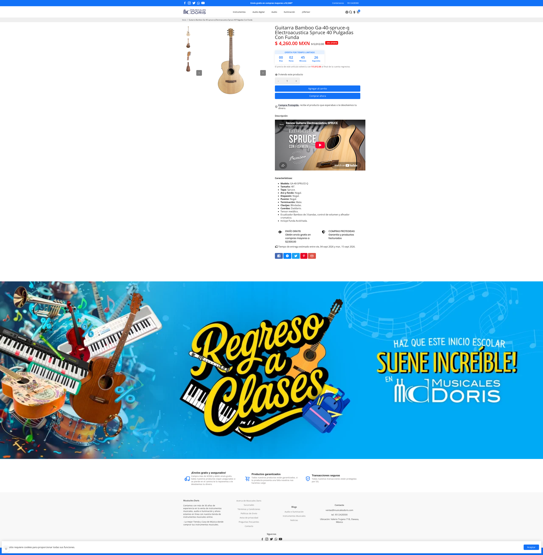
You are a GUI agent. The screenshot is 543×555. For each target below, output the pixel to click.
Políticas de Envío (249, 513)
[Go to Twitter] (194, 3)
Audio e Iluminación (294, 512)
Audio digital (259, 12)
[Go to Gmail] (312, 256)
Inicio (184, 20)
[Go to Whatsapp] (198, 3)
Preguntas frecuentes (249, 522)
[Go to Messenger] (287, 256)
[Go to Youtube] (203, 3)
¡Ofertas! (306, 12)
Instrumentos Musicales (294, 516)
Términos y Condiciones (249, 509)
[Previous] (199, 73)
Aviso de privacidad (249, 517)
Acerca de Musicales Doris (248, 500)
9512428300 (353, 3)
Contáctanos (338, 3)
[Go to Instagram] (189, 3)
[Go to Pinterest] (303, 256)
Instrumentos (239, 12)
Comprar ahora (317, 95)
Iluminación (289, 12)
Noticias (294, 520)
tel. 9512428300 (339, 514)
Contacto (249, 526)
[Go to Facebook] (184, 3)
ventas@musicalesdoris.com (339, 510)
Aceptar (531, 547)
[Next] (263, 73)
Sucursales (249, 505)
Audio (274, 12)
